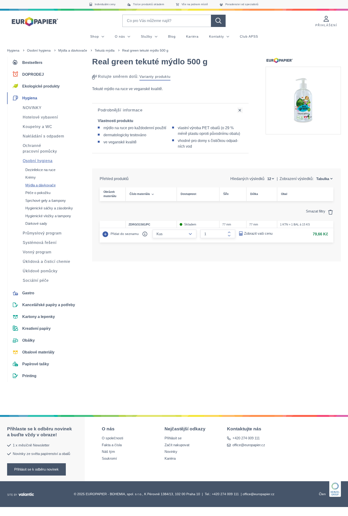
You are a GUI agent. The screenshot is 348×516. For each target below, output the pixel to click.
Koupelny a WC (37, 127)
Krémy (30, 177)
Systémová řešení (40, 243)
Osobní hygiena (39, 50)
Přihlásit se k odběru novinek (36, 469)
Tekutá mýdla (105, 50)
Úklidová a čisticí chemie (46, 262)
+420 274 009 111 (246, 438)
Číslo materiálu (139, 194)
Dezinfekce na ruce (40, 170)
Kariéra (192, 36)
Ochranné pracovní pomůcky (40, 148)
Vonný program (37, 252)
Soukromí (109, 458)
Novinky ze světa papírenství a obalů (41, 454)
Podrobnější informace (120, 110)
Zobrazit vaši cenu (258, 233)
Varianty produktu (154, 77)
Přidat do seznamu (124, 234)
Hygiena (13, 50)
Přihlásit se (173, 438)
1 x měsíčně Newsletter (31, 445)
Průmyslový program (42, 233)
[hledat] (218, 21)
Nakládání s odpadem (43, 136)
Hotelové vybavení (40, 117)
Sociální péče (36, 280)
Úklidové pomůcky (40, 271)
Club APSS (249, 36)
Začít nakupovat (177, 445)
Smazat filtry (316, 211)
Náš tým (108, 452)
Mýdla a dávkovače (72, 50)
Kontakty (217, 36)
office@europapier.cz (248, 445)
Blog (172, 36)
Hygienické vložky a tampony (48, 216)
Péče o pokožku (37, 193)
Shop (95, 36)
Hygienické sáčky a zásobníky (49, 208)
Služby (147, 36)
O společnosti (112, 438)
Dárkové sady (36, 223)
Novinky (171, 452)
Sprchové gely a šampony (45, 200)
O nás (120, 36)
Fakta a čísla (112, 445)
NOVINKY (32, 108)
